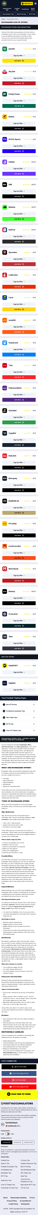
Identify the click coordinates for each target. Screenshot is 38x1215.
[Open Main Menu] (35, 3)
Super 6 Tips (5, 1163)
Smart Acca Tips (6, 1180)
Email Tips (24, 1176)
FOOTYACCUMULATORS (20, 1073)
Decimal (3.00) (17, 1142)
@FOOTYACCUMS (20, 1067)
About (5, 1197)
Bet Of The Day (21, 14)
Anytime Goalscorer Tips (29, 1163)
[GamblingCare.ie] (13, 1126)
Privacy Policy (12, 1201)
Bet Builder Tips (6, 1173)
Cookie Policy (13, 1204)
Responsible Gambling (18, 1197)
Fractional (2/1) (7, 1142)
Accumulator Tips (8, 14)
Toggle (7, 1134)
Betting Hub (25, 1204)
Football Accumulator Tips (9, 1166)
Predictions (25, 9)
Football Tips (17, 9)
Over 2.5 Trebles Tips (8, 1185)
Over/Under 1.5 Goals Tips (9, 1188)
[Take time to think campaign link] (19, 1095)
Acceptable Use (25, 1201)
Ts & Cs (32, 1197)
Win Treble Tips (26, 1173)
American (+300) (28, 1142)
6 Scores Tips (25, 1160)
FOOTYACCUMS (20, 1080)
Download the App (7, 9)
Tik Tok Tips (25, 1188)
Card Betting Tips (6, 1170)
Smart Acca (33, 9)
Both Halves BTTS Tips (28, 1185)
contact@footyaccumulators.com (21, 1151)
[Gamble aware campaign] (13, 1122)
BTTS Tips (32, 14)
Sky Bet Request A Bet (28, 1170)
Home (3, 19)
